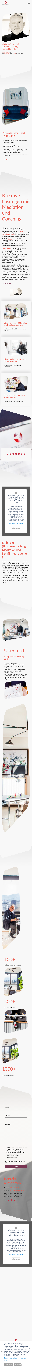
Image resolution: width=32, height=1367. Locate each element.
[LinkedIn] (13, 454)
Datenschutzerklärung (16, 523)
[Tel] (25, 454)
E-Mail (7, 1116)
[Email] (22, 454)
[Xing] (16, 454)
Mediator (7, 54)
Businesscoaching (7, 248)
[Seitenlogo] (5, 3)
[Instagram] (10, 454)
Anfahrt (5, 160)
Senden (16, 1166)
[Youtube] (19, 454)
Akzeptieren (16, 528)
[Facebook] (7, 454)
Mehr (5, 1360)
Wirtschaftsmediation (8, 234)
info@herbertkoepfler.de (16, 1190)
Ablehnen (18, 1364)
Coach (14, 54)
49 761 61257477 (14, 1188)
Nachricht (8, 1124)
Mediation (21, 231)
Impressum (23, 1358)
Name (7, 1107)
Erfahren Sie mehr (8, 283)
